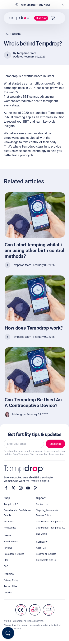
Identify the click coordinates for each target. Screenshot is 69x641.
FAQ (7, 33)
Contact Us (42, 504)
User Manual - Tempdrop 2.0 (50, 521)
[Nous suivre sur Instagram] (20, 488)
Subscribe (55, 443)
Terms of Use (10, 586)
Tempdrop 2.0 (11, 504)
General (16, 33)
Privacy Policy (11, 580)
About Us (41, 548)
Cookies (8, 592)
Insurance (9, 521)
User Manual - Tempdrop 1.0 (50, 527)
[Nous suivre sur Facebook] (6, 488)
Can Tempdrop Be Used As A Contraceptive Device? (33, 402)
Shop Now (41, 18)
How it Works (11, 541)
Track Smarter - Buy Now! (34, 4)
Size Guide (41, 533)
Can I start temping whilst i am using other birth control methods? (34, 250)
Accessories (10, 527)
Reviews (8, 548)
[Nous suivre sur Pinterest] (35, 488)
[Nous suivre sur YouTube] (28, 488)
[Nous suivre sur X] (13, 488)
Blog (6, 560)
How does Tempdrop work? (34, 328)
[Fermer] (62, 4)
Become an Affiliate (46, 554)
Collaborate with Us (46, 560)
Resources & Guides (14, 554)
